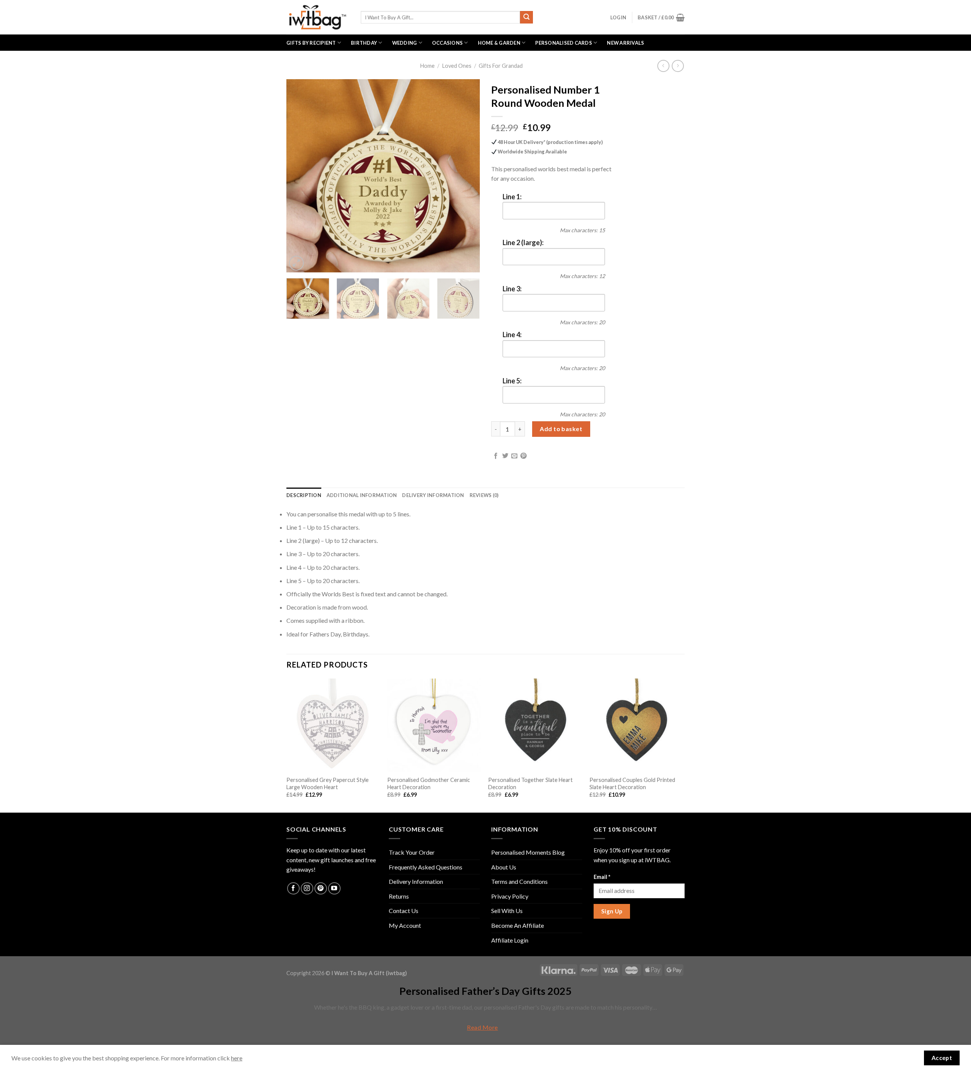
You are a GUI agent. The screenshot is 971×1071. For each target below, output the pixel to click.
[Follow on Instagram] (307, 888)
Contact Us (403, 910)
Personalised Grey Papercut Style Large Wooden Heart (327, 783)
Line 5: (512, 381)
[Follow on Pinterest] (320, 888)
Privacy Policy (509, 896)
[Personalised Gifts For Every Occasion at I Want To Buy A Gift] (317, 17)
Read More (482, 1027)
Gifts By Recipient (311, 43)
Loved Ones (456, 66)
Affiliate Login (509, 940)
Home (427, 66)
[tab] (303, 495)
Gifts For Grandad (501, 66)
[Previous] (299, 175)
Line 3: (512, 289)
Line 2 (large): (523, 242)
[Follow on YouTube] (334, 888)
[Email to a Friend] (514, 456)
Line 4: (512, 334)
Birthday (364, 43)
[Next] (466, 175)
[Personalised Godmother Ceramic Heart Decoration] (434, 725)
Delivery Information (433, 495)
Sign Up (612, 911)
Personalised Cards (563, 43)
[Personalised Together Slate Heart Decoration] (535, 725)
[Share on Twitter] (505, 456)
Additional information (362, 495)
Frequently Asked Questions (425, 867)
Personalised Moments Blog (528, 852)
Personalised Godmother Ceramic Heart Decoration (428, 783)
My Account (405, 925)
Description (303, 495)
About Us (503, 867)
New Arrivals (625, 43)
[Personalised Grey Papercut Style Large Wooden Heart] (333, 725)
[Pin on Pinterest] (523, 456)
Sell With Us (507, 910)
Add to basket (561, 428)
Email (602, 877)
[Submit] (526, 17)
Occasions (447, 43)
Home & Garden (499, 43)
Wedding (404, 43)
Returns (399, 896)
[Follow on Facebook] (293, 888)
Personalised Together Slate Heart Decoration (530, 783)
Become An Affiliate (517, 925)
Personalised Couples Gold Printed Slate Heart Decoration (632, 783)
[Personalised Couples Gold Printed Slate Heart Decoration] (636, 725)
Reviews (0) (484, 495)
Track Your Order (412, 852)
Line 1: (512, 196)
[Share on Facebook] (496, 456)
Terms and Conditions (519, 881)
